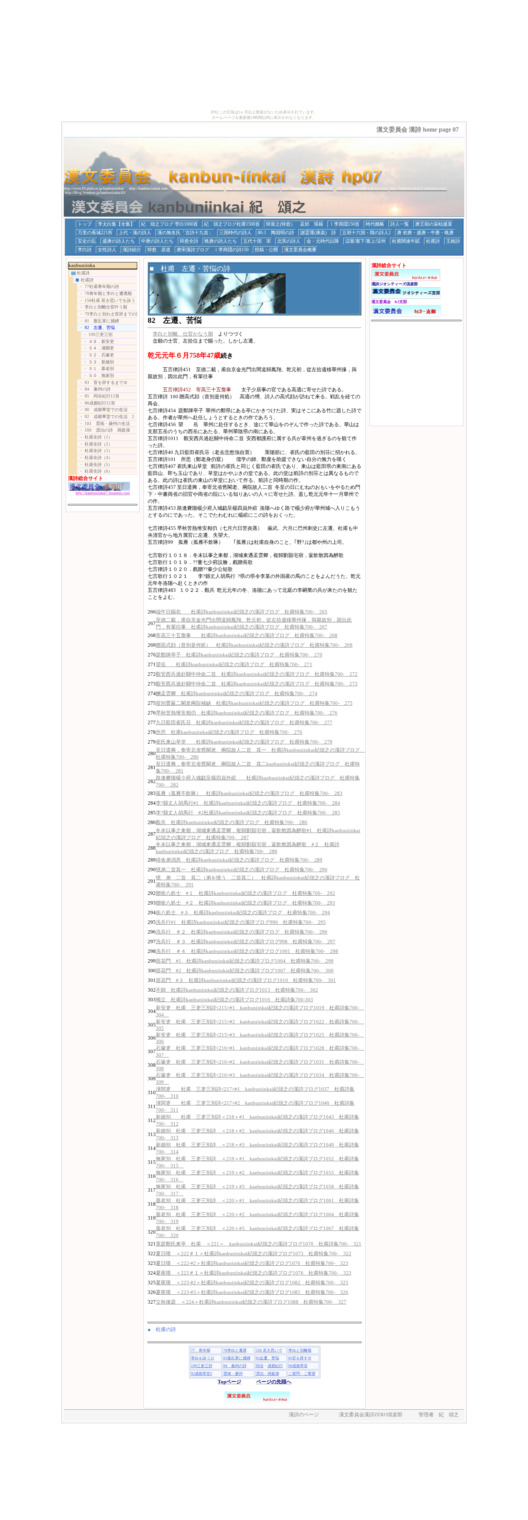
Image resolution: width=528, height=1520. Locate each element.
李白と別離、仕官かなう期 (183, 334)
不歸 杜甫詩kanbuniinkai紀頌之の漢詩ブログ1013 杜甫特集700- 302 (237, 990)
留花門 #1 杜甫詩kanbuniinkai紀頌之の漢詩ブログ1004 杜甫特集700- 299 (245, 961)
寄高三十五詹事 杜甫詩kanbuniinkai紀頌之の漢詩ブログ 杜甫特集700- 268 (246, 635)
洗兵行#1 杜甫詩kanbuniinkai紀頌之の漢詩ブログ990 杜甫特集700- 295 (241, 922)
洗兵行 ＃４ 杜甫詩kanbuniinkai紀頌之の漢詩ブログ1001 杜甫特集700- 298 (247, 951)
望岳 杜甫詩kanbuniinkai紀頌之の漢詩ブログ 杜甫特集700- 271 (234, 664)
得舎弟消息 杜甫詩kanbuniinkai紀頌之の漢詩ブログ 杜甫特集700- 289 (239, 860)
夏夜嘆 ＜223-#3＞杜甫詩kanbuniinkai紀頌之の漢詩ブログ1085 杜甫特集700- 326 (252, 1292)
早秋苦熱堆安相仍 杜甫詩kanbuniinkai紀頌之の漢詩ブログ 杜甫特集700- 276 (246, 713)
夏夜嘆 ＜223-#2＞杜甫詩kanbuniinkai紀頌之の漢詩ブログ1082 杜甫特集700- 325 (252, 1282)
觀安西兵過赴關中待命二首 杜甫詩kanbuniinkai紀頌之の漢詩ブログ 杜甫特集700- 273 (257, 684)
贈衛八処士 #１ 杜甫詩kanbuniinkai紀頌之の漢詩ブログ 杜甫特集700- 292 (245, 893)
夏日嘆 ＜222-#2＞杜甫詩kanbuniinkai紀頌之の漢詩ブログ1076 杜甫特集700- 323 (252, 1263)
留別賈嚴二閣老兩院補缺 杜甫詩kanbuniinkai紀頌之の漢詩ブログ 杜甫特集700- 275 (254, 703)
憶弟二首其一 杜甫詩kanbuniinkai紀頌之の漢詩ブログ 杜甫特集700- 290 (241, 869)
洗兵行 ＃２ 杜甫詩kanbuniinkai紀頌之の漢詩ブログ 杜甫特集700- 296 (241, 932)
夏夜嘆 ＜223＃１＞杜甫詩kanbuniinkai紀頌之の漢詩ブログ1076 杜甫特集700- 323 (253, 1273)
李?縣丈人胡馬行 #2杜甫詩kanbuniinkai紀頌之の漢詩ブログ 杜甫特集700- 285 (248, 813)
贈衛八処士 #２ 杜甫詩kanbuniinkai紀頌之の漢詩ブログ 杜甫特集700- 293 (245, 903)
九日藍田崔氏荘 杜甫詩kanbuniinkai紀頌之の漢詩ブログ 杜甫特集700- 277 (244, 722)
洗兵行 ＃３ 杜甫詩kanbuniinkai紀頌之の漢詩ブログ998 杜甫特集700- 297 (246, 941)
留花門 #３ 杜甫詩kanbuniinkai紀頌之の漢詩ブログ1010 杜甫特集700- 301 (246, 980)
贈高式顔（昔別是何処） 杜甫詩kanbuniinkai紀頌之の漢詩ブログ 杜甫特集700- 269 (254, 645)
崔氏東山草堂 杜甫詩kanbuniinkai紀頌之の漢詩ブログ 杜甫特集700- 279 (244, 742)
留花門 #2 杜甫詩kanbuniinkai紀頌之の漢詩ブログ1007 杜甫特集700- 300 (245, 970)
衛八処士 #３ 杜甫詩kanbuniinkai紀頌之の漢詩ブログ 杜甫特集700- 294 (243, 912)
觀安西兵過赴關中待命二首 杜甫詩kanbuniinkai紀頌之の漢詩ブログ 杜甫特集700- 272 (257, 674)
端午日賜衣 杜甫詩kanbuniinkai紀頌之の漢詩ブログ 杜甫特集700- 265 (241, 612)
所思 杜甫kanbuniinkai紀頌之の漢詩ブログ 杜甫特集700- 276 (229, 732)
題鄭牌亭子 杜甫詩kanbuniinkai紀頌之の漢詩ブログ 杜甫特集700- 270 (239, 655)
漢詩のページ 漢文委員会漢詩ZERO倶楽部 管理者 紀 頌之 (374, 1414)
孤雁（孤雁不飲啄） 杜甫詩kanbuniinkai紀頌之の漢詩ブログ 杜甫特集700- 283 (249, 793)
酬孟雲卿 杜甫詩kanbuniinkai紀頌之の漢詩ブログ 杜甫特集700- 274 (236, 693)
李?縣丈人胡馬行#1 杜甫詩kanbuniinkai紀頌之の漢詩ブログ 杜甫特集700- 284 (248, 803)
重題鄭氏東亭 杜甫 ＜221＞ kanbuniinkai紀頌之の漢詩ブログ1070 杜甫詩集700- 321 (258, 1244)
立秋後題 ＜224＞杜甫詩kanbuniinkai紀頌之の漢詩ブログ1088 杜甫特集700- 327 (251, 1302)
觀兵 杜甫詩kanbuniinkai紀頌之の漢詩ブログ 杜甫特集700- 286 (231, 822)
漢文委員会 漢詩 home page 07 (417, 129)
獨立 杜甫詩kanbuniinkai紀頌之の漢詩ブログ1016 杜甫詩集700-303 (234, 999)
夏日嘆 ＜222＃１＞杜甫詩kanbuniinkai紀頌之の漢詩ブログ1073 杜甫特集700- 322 (253, 1253)
